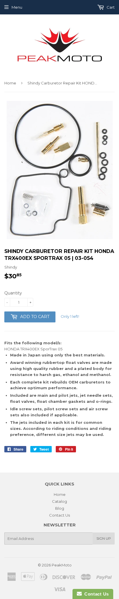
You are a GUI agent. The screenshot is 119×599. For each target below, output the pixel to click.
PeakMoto (62, 565)
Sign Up (103, 538)
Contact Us (59, 515)
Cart (110, 7)
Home (10, 83)
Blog (59, 508)
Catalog (59, 501)
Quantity (13, 293)
